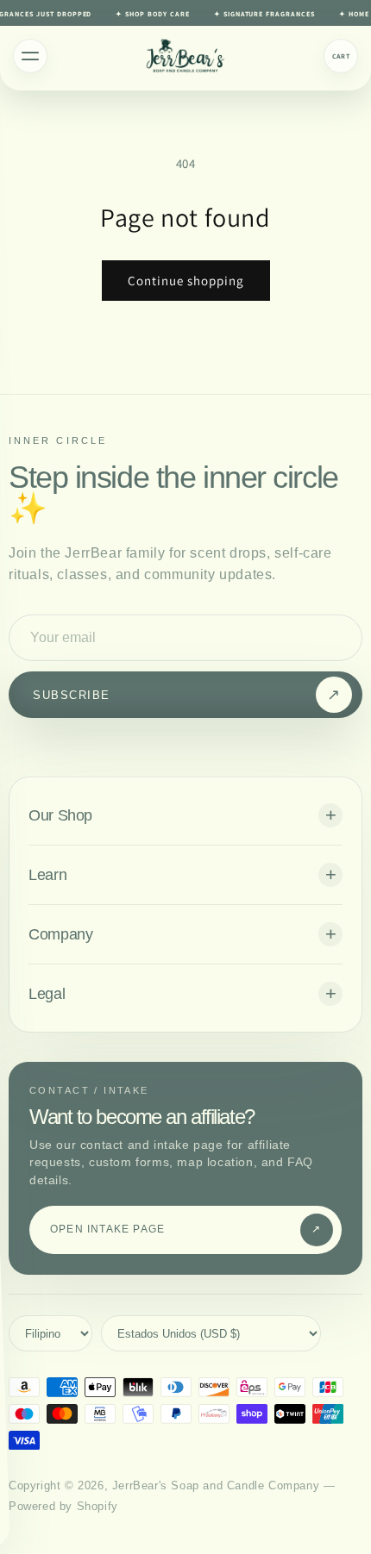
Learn (47, 874)
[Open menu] (30, 56)
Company (60, 934)
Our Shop (60, 815)
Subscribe (187, 694)
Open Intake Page (186, 1229)
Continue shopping (186, 280)
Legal (46, 993)
